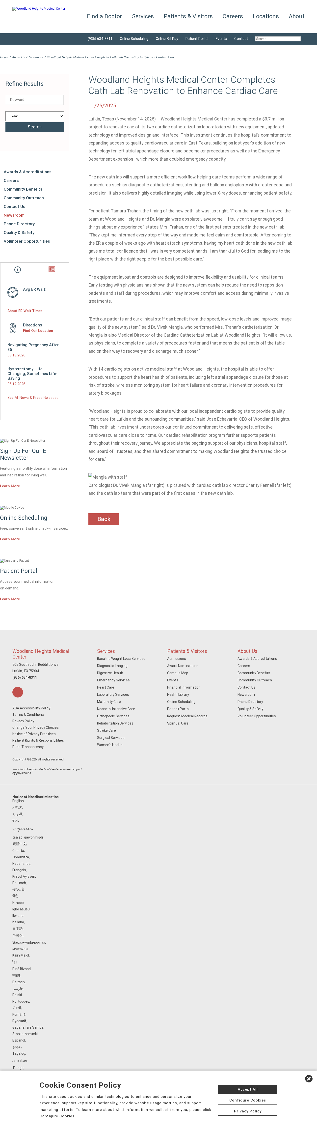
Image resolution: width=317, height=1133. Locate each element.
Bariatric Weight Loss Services (121, 659)
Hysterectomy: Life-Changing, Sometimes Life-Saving (32, 374)
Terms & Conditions (28, 715)
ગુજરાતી (18, 889)
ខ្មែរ (14, 962)
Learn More (10, 486)
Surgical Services (111, 738)
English (18, 801)
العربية (17, 814)
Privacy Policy (23, 721)
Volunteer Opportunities (27, 241)
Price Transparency (28, 747)
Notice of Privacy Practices (34, 734)
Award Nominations (182, 666)
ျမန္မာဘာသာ (22, 829)
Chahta (18, 851)
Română (19, 1015)
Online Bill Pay (167, 38)
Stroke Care (106, 730)
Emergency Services (113, 680)
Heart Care (105, 687)
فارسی (17, 988)
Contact (241, 38)
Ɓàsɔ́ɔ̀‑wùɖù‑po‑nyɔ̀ (28, 942)
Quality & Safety (19, 232)
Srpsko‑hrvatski (25, 1034)
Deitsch (18, 982)
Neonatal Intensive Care (116, 709)
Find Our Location (38, 331)
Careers (11, 180)
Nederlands (21, 864)
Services (106, 651)
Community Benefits (23, 189)
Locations (266, 16)
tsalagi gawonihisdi (27, 837)
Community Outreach (24, 197)
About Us (18, 57)
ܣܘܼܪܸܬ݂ (16, 1047)
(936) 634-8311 (100, 38)
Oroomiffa (20, 857)
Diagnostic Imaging (112, 666)
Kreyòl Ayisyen (23, 876)
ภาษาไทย (19, 1061)
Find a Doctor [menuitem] (104, 16)
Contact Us (14, 206)
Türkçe (18, 1068)
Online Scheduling (134, 38)
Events (221, 38)
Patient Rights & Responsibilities (38, 740)
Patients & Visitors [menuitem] (188, 16)
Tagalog (18, 1053)
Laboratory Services (113, 695)
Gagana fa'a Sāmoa (28, 1027)
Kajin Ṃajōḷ (20, 955)
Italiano (18, 922)
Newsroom (36, 57)
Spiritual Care (177, 723)
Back (103, 519)
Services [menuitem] (143, 16)
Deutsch (19, 883)
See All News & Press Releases (32, 397)
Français (19, 870)
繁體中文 (19, 844)
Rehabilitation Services (115, 723)
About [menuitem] (297, 16)
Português (20, 1001)
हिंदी (14, 896)
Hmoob (18, 903)
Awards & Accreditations (28, 171)
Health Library (178, 695)
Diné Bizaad (21, 969)
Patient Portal (196, 38)
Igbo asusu (21, 909)
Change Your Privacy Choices (35, 727)
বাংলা (15, 820)
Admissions (176, 659)
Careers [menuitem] (233, 16)
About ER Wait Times (25, 311)
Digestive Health (110, 673)
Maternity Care (109, 702)
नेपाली (16, 975)
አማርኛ (17, 807)
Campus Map (177, 673)
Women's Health (110, 745)
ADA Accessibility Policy (31, 708)
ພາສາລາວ (20, 949)
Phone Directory (19, 223)
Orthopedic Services (113, 716)
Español (18, 1040)
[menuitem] (278, 38)
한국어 (17, 935)
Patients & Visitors (187, 651)
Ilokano (18, 916)
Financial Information (184, 687)
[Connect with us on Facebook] (17, 692)
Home (4, 57)
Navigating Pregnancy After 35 (33, 347)
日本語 (17, 928)
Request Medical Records (187, 716)
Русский (19, 1021)
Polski (17, 995)
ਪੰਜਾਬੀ (16, 1008)
